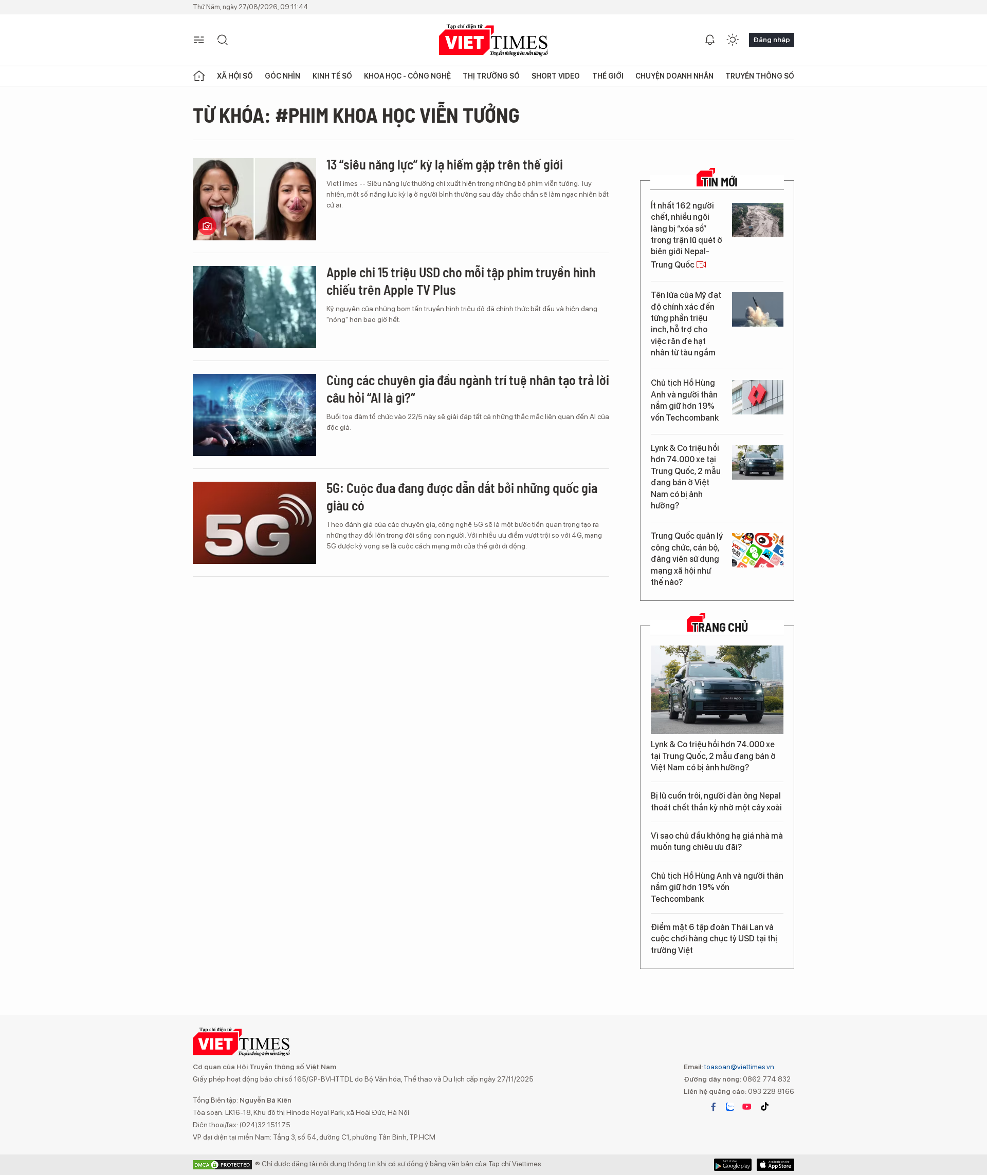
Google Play (775, 1165)
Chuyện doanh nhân (674, 76)
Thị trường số (491, 76)
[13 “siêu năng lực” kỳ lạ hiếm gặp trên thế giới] (254, 199)
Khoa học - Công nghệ (407, 76)
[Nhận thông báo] (710, 40)
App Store (733, 1165)
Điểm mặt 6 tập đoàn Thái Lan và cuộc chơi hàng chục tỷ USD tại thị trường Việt (714, 938)
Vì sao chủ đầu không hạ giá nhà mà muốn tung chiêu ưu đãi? (717, 841)
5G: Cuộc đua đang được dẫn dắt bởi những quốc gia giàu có (461, 496)
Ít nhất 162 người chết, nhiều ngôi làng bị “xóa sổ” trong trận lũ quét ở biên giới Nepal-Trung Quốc (686, 235)
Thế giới (608, 76)
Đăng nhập (771, 39)
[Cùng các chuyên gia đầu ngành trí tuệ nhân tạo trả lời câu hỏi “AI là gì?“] (254, 415)
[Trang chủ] (199, 76)
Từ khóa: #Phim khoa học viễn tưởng (356, 114)
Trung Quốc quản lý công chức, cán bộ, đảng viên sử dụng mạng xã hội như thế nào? (687, 559)
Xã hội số (235, 76)
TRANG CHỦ (720, 627)
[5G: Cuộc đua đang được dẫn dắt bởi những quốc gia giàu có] (254, 523)
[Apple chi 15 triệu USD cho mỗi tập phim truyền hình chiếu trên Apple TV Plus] (254, 307)
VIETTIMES (493, 40)
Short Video (556, 76)
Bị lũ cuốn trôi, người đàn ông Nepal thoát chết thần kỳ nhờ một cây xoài (716, 801)
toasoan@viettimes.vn (738, 1067)
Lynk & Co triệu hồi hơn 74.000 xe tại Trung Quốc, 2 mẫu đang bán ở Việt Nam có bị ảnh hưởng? (686, 476)
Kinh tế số (332, 76)
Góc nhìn (282, 76)
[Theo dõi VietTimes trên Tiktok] (764, 1106)
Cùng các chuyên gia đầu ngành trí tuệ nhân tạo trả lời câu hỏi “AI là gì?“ (467, 388)
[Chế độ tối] (732, 40)
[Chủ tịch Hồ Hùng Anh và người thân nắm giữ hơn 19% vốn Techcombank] (757, 397)
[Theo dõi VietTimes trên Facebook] (713, 1107)
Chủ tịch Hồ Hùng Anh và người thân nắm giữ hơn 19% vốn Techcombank (685, 400)
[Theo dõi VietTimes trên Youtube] (747, 1106)
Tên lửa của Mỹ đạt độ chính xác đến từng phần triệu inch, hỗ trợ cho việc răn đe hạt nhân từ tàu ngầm (686, 323)
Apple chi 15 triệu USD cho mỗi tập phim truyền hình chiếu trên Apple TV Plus (461, 280)
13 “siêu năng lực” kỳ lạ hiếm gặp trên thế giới (444, 164)
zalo (730, 1107)
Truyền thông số (759, 76)
